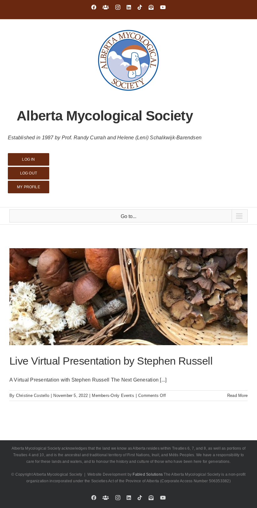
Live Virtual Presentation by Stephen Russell (110, 361)
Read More (237, 395)
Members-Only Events (113, 395)
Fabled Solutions (148, 474)
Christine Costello (32, 395)
